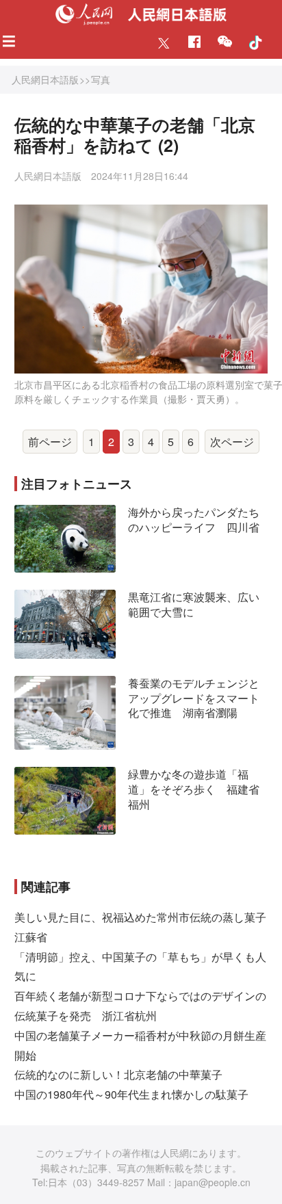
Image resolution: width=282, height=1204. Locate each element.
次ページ (232, 441)
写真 (100, 79)
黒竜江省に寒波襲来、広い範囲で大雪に (193, 604)
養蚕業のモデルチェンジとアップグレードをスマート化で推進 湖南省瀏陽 (193, 697)
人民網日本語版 (45, 79)
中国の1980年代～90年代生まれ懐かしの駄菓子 (131, 1094)
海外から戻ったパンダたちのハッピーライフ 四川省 (193, 519)
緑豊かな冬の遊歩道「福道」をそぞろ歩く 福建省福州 (193, 788)
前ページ (50, 441)
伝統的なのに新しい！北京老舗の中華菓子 (118, 1074)
